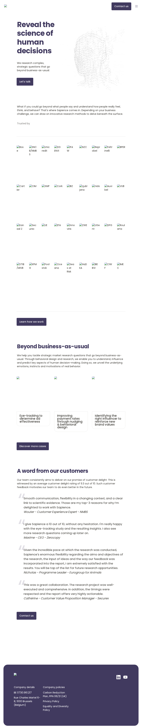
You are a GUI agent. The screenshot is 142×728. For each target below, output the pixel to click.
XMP (44, 186)
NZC (81, 147)
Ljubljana (83, 188)
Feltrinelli (108, 148)
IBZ (68, 186)
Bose (19, 147)
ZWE (81, 225)
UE (43, 225)
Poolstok (45, 266)
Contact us (26, 615)
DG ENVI (56, 148)
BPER (119, 147)
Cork (57, 186)
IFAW (70, 147)
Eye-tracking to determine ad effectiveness (33, 380)
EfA (56, 225)
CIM (31, 186)
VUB (119, 186)
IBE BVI (95, 264)
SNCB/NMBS (33, 148)
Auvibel (108, 188)
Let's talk (24, 81)
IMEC (120, 264)
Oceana (58, 266)
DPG (106, 225)
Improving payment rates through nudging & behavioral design (69, 381)
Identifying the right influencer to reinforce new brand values (108, 381)
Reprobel (95, 148)
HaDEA (83, 264)
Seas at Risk (70, 266)
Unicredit (45, 148)
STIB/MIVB (21, 266)
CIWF (107, 264)
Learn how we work (31, 321)
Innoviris (71, 227)
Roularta (121, 227)
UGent (96, 225)
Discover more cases (32, 446)
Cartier (21, 186)
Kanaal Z (21, 227)
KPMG (32, 264)
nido (94, 186)
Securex (32, 227)
